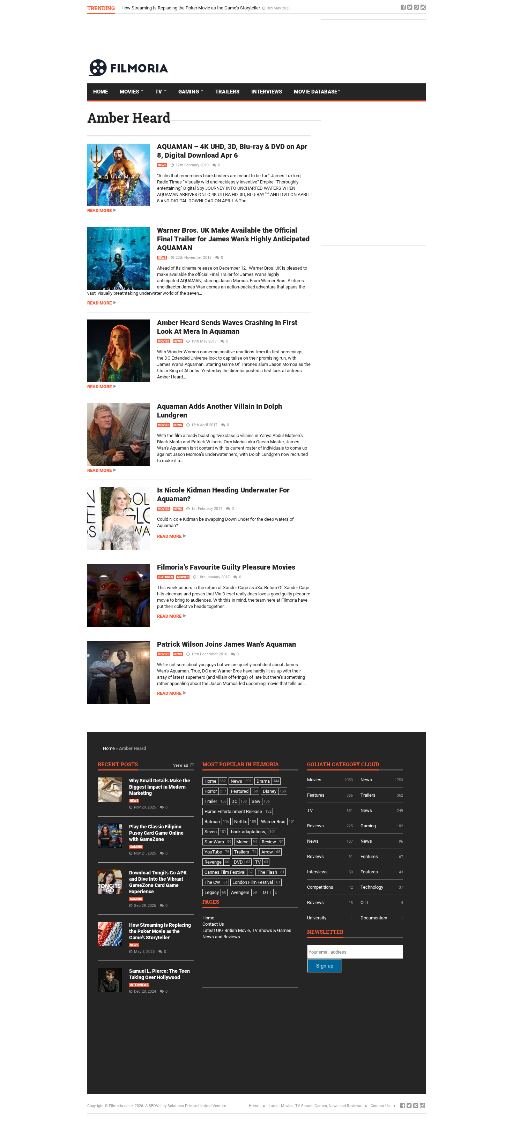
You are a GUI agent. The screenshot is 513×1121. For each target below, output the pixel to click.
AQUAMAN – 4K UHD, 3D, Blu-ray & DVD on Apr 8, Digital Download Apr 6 (232, 150)
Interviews (266, 92)
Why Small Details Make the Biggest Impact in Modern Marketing (159, 787)
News (162, 165)
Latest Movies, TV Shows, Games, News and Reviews (315, 1106)
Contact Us (213, 924)
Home (100, 92)
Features (165, 577)
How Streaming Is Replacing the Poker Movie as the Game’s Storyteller (191, 7)
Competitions (320, 887)
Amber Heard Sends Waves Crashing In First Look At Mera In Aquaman (227, 327)
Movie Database (315, 92)
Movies (130, 92)
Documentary (373, 918)
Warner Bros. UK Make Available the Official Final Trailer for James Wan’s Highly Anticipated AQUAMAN (233, 239)
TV (159, 92)
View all (180, 765)
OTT (364, 902)
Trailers (227, 92)
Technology (371, 887)
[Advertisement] (299, 36)
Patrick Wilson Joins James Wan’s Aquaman (226, 644)
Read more (99, 210)
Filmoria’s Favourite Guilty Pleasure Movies (226, 567)
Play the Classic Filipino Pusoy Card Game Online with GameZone (156, 833)
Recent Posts (118, 765)
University (316, 918)
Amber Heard (128, 117)
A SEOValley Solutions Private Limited (178, 1106)
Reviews (315, 825)
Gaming (189, 92)
